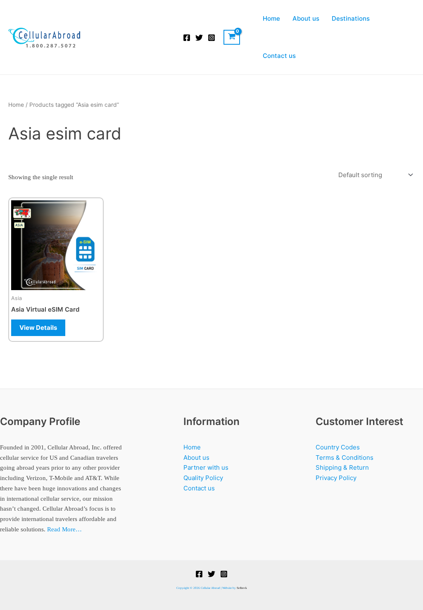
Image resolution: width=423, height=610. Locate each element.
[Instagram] (211, 37)
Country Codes (338, 447)
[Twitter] (199, 37)
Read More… (64, 529)
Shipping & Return (342, 467)
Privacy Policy (336, 478)
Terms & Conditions (344, 457)
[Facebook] (186, 37)
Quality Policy (203, 478)
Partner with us (205, 467)
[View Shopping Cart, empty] (231, 37)
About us (305, 18)
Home (271, 18)
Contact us (279, 56)
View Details (38, 327)
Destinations (351, 18)
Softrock (242, 588)
